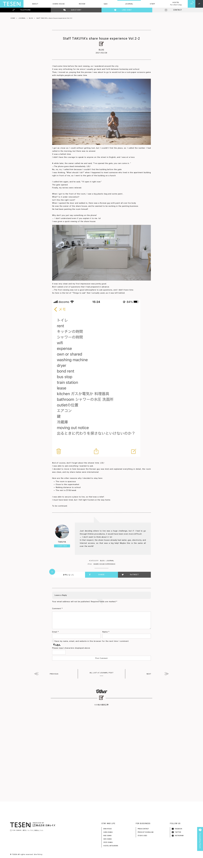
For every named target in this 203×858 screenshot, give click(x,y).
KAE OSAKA (107, 835)
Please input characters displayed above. (71, 648)
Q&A (100, 4)
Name (105, 632)
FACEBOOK (178, 829)
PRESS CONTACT (143, 829)
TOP (200, 855)
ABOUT (30, 4)
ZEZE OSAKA (107, 842)
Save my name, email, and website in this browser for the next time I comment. (92, 641)
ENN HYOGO (107, 829)
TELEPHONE (25, 10)
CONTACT (177, 10)
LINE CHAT (127, 10)
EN (192, 4)
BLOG (31, 18)
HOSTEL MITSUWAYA (110, 846)
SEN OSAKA (107, 839)
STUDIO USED (142, 835)
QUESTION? (76, 10)
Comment (57, 609)
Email (55, 632)
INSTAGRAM (179, 835)
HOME (13, 18)
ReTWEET (134, 575)
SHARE (101, 575)
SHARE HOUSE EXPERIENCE (104, 564)
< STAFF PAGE (62, 546)
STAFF (148, 4)
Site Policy (38, 854)
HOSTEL (173, 3)
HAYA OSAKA (107, 832)
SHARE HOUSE (56, 4)
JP (199, 4)
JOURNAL (125, 4)
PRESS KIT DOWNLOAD (146, 832)
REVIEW (77, 4)
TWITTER (178, 832)
